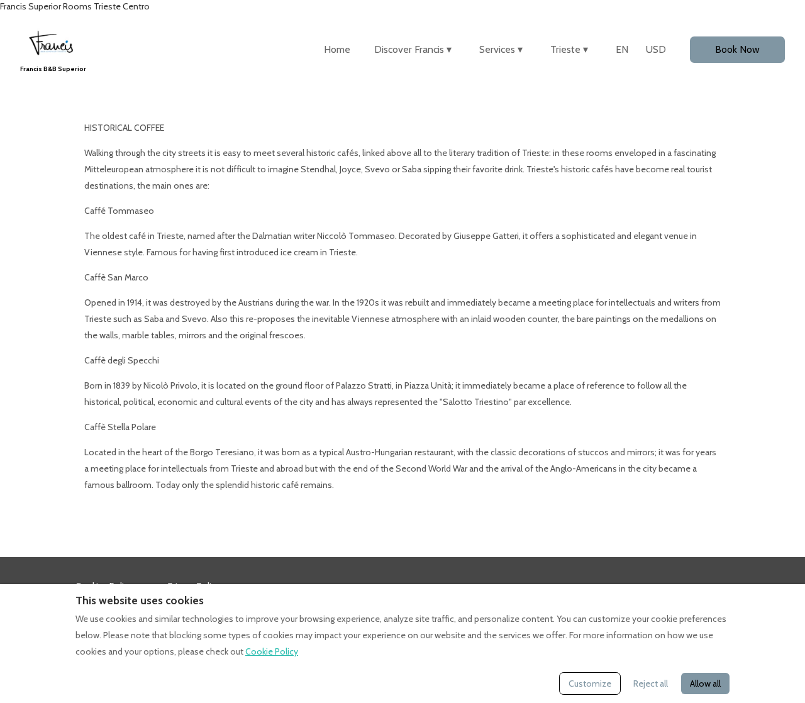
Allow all (705, 683)
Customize (590, 683)
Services (501, 49)
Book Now (737, 49)
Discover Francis (413, 49)
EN (622, 49)
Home (337, 49)
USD (656, 49)
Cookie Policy (271, 651)
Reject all (650, 683)
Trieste (569, 49)
